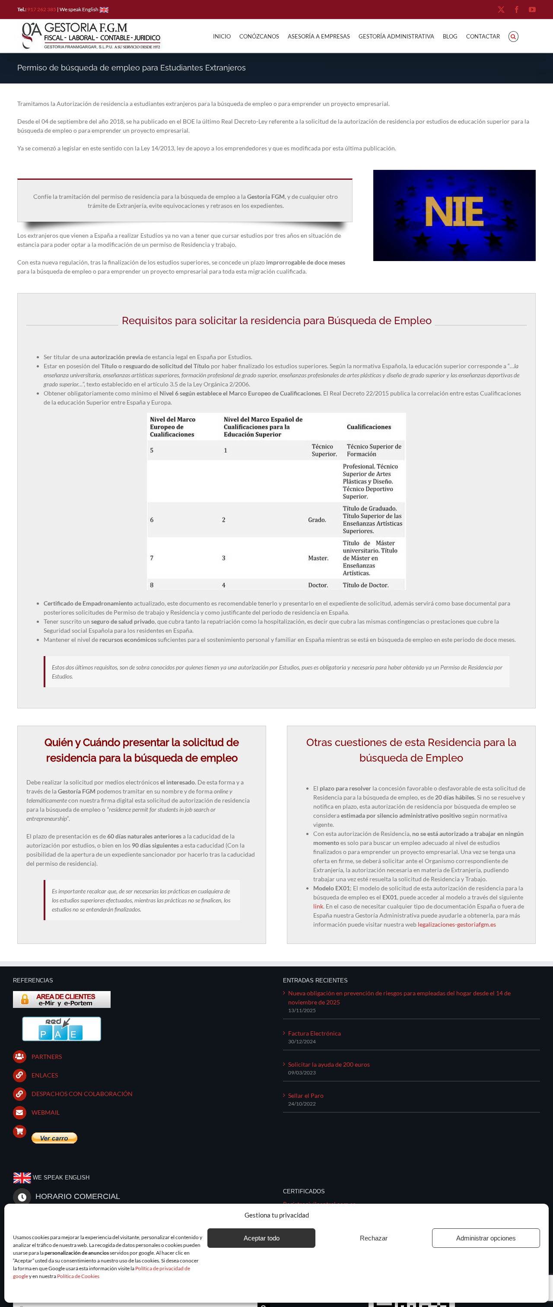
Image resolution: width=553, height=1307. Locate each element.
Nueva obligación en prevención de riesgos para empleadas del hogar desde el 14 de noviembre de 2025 (399, 997)
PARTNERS (47, 1056)
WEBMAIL (46, 1112)
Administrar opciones (486, 1238)
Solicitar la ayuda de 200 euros (329, 1064)
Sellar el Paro (306, 1095)
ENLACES (45, 1075)
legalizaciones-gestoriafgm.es (457, 924)
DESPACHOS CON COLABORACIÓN (82, 1093)
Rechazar (374, 1238)
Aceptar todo (262, 1238)
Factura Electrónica (314, 1033)
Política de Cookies (78, 1276)
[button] (513, 35)
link (318, 906)
